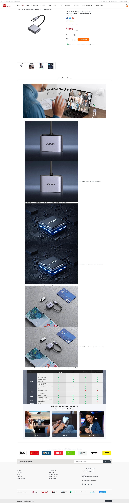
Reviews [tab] (69, 78)
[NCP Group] (5, 5)
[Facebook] (67, 18)
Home (18, 9)
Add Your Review (69, 15)
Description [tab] (61, 78)
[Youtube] (91, 484)
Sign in (126, 1)
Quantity (67, 38)
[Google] (73, 18)
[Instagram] (88, 484)
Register (122, 1)
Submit (106, 461)
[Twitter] (70, 18)
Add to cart (84, 39)
